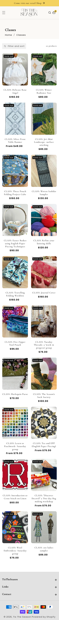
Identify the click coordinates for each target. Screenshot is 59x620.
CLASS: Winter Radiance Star (44, 91)
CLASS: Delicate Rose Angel (15, 91)
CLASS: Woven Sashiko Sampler (44, 193)
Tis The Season (22, 617)
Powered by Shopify (43, 617)
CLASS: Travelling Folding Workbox (15, 294)
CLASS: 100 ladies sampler (44, 549)
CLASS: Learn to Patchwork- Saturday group (15, 446)
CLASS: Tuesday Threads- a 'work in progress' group (44, 345)
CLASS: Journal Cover (44, 292)
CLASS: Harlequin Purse (15, 394)
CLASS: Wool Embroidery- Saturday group (15, 550)
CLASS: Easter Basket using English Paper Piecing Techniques (15, 243)
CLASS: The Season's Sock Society (44, 396)
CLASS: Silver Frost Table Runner (15, 141)
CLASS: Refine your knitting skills (43, 242)
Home (8, 34)
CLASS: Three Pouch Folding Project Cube (15, 193)
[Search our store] (50, 12)
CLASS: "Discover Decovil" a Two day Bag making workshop (44, 498)
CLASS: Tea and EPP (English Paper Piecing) (44, 445)
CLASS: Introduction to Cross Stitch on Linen (15, 497)
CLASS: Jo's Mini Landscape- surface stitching (44, 142)
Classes (21, 34)
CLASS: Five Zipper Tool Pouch (15, 343)
